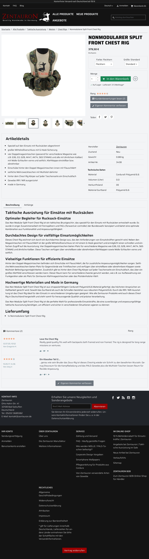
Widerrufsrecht (46, 500)
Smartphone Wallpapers (88, 459)
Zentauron (121, 146)
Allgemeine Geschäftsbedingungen (50, 494)
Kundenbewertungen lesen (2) (110, 98)
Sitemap (117, 463)
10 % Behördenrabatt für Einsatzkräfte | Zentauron (129, 437)
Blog (22, 5)
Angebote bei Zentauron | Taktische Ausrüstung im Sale (129, 446)
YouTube (128, 398)
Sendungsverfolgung (12, 436)
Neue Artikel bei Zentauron (126, 452)
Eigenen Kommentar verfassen (110, 105)
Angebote (60, 20)
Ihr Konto (7, 431)
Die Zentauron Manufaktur (52, 441)
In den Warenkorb (116, 79)
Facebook (113, 398)
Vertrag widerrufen (74, 550)
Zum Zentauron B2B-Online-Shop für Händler (130, 477)
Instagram (134, 398)
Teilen (99, 117)
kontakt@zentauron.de (20, 416)
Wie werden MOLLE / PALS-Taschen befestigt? (91, 447)
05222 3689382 (14, 413)
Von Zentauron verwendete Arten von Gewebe (92, 474)
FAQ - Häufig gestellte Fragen (90, 441)
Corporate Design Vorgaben (89, 454)
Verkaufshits (119, 457)
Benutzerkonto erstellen (14, 446)
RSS (123, 398)
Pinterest (111, 117)
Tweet (105, 117)
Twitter (118, 398)
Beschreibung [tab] (12, 205)
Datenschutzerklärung (50, 505)
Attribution (44, 510)
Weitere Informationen (50, 446)
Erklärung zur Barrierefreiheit (53, 521)
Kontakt (6, 5)
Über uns (43, 436)
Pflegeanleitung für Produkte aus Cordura (92, 466)
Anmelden (7, 441)
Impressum (44, 515)
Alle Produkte (63, 14)
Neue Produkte (87, 14)
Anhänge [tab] (28, 205)
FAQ (15, 5)
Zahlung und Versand (86, 436)
